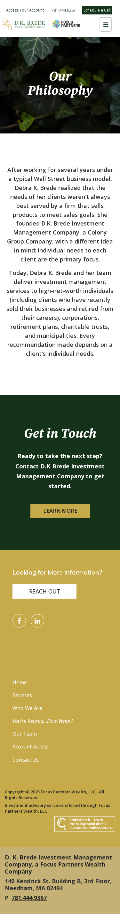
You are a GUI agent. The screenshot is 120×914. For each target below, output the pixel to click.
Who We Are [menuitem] (27, 708)
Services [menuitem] (22, 695)
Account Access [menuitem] (30, 746)
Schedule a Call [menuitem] (97, 10)
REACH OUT (44, 591)
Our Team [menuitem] (24, 733)
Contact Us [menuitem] (25, 759)
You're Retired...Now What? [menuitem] (42, 720)
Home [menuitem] (19, 682)
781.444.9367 (29, 897)
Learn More (60, 510)
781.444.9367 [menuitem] (64, 10)
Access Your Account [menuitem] (25, 10)
